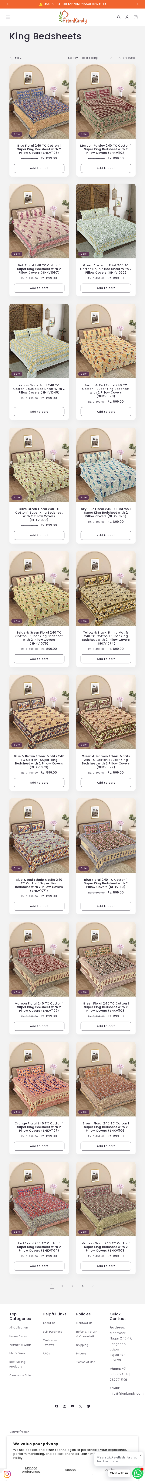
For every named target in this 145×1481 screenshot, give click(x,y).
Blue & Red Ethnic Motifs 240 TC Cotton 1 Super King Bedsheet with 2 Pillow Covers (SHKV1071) (39, 885)
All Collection (18, 1327)
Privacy (81, 1353)
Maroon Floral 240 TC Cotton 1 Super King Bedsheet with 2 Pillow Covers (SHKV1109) (39, 1006)
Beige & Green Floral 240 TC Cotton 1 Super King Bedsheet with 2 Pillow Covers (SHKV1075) (39, 638)
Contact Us (84, 1323)
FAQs (46, 1353)
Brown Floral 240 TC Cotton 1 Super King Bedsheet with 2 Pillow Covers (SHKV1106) (106, 1126)
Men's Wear (17, 1353)
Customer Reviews (50, 1342)
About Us (49, 1323)
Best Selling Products (17, 1364)
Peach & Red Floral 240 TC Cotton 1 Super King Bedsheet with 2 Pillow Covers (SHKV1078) (106, 390)
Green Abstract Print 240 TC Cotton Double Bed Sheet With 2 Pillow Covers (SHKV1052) (106, 269)
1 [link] (52, 1286)
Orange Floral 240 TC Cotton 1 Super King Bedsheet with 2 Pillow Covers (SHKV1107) (39, 1126)
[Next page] (93, 1286)
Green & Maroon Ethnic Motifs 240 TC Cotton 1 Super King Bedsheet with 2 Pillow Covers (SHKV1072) (106, 761)
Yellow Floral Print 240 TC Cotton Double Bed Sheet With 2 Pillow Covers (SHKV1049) (39, 388)
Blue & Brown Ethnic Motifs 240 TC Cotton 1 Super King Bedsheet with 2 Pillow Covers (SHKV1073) (39, 761)
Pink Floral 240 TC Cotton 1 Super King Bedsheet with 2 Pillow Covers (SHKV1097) (39, 269)
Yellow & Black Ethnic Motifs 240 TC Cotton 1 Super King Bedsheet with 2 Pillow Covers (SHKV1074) (106, 638)
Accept (70, 1470)
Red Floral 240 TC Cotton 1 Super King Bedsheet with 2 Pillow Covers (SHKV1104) (39, 1246)
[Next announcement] (137, 4)
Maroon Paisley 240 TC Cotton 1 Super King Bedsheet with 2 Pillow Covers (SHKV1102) (106, 149)
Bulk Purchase (52, 1332)
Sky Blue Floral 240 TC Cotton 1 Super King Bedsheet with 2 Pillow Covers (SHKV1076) (106, 512)
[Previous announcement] (7, 4)
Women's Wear (20, 1345)
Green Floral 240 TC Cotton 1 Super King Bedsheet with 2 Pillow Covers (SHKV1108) (106, 1006)
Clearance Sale (20, 1375)
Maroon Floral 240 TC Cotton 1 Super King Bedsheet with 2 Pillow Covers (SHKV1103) (106, 1246)
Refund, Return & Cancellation (86, 1334)
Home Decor (18, 1336)
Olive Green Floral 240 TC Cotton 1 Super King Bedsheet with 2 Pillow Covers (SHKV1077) (39, 514)
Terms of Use (85, 1362)
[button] (8, 17)
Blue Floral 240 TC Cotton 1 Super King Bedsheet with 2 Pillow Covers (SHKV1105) (39, 149)
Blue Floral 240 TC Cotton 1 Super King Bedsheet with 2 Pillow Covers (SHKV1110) (106, 883)
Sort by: (73, 58)
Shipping (82, 1345)
